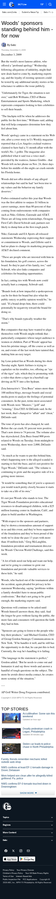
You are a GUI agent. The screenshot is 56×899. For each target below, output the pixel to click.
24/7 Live (22, 4)
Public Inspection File (11, 879)
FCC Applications (30, 879)
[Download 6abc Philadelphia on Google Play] (27, 859)
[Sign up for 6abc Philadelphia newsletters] (28, 851)
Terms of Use (8, 876)
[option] (12, 12)
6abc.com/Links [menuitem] (9, 12)
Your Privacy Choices (25, 870)
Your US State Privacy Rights (37, 873)
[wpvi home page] (7, 806)
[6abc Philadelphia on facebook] (6, 851)
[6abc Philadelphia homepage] (12, 4)
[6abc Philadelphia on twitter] (13, 851)
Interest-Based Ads (24, 876)
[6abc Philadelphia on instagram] (21, 851)
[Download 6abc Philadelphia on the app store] (10, 859)
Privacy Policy (8, 870)
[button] (4, 4)
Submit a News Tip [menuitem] (30, 12)
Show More (27, 793)
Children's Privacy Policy (13, 873)
